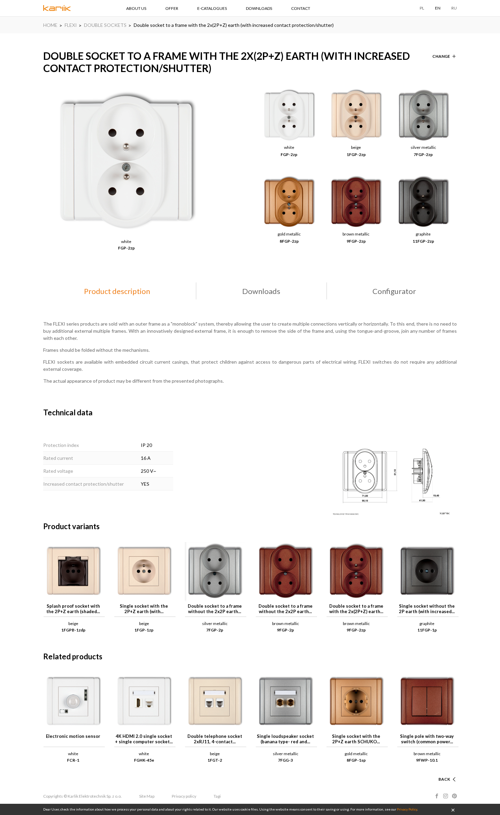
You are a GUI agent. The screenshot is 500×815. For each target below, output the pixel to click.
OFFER (171, 8)
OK (453, 809)
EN (437, 8)
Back (444, 779)
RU (454, 8)
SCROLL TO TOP (433, 771)
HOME (50, 25)
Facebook (436, 796)
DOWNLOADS (259, 8)
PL (422, 8)
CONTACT (300, 8)
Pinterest (454, 796)
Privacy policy (184, 796)
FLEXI (71, 25)
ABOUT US (136, 8)
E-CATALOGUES (212, 8)
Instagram (445, 796)
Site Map (146, 796)
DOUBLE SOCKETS (105, 25)
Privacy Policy (407, 809)
